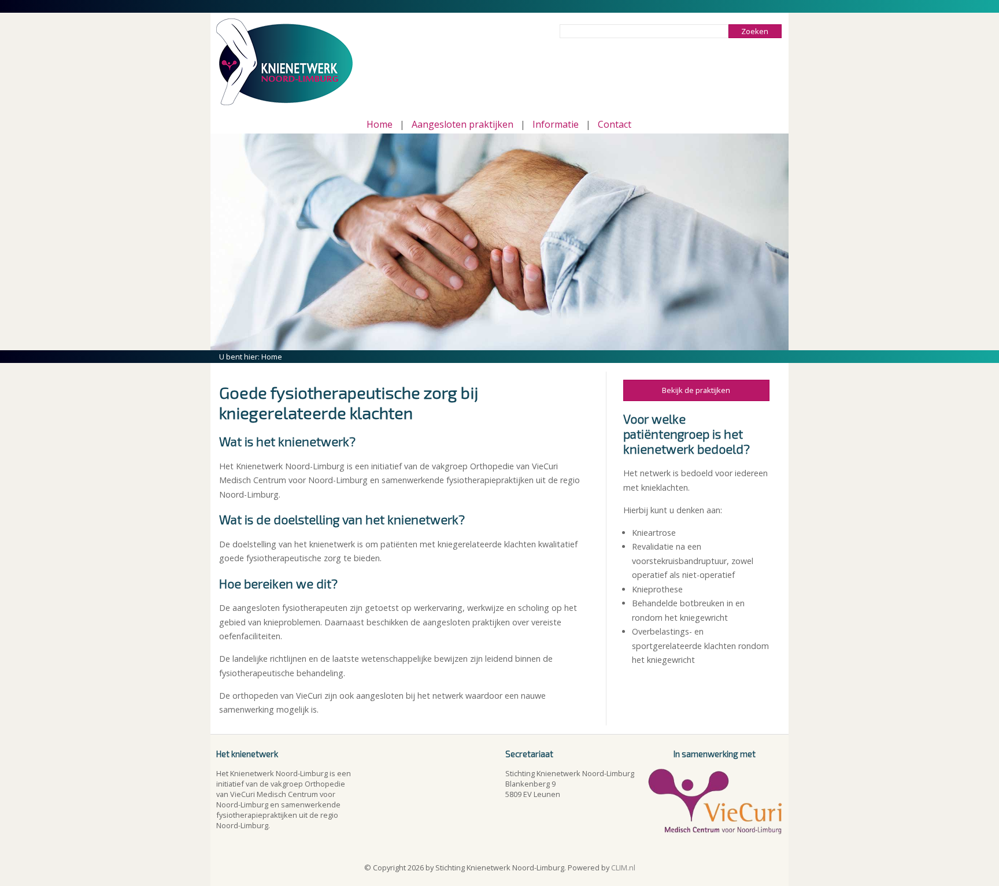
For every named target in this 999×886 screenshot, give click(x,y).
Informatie (555, 124)
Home (380, 124)
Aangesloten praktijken (462, 124)
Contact (614, 124)
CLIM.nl (623, 867)
